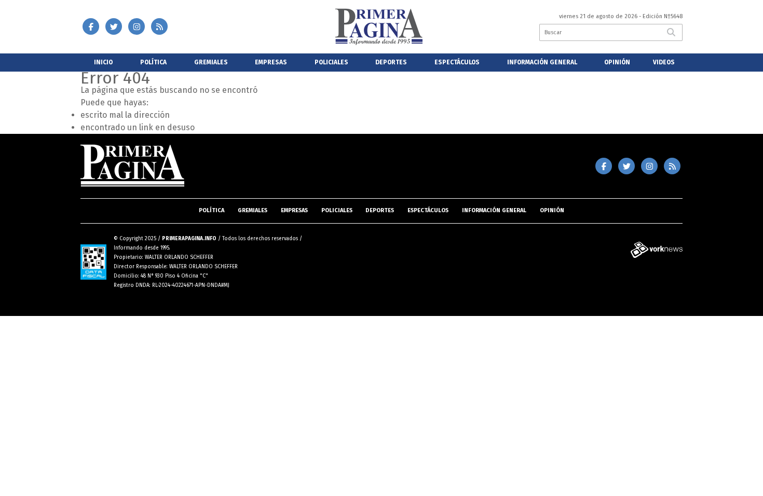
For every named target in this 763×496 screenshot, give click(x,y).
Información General (542, 62)
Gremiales (211, 62)
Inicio (103, 62)
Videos (664, 62)
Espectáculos (457, 62)
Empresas (271, 62)
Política (153, 62)
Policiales (331, 62)
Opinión (617, 62)
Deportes (391, 62)
